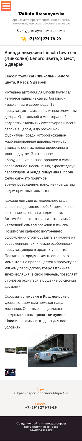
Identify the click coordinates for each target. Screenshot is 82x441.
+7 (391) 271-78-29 (44, 38)
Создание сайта (28, 423)
